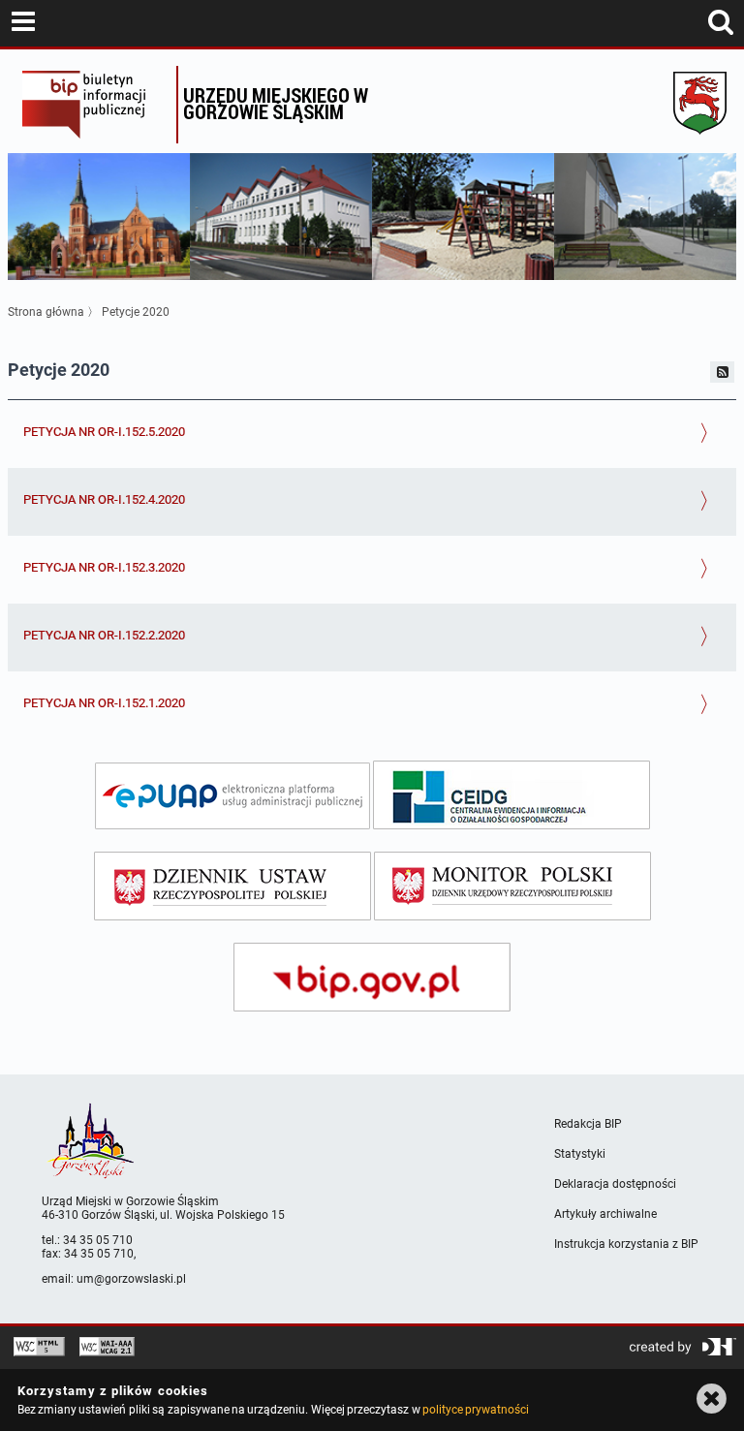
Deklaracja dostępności (615, 1184)
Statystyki (579, 1154)
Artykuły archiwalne (605, 1214)
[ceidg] (511, 795)
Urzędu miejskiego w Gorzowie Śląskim (275, 103)
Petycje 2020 (136, 312)
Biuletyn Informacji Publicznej (94, 104)
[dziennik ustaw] (232, 886)
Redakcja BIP (588, 1124)
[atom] (722, 372)
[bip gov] (372, 977)
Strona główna (46, 312)
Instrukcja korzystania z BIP (626, 1244)
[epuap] (232, 795)
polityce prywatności (475, 1409)
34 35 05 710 (98, 1240)
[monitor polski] (512, 886)
